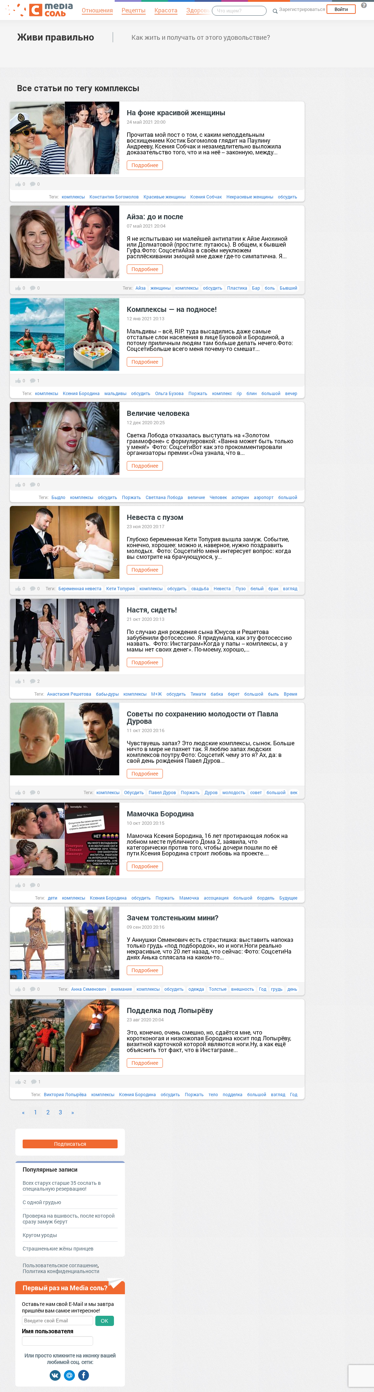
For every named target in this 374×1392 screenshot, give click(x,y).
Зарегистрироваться (302, 9)
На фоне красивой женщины (176, 112)
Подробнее (144, 165)
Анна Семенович (88, 989)
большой (271, 393)
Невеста (222, 588)
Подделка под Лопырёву (170, 1010)
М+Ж (156, 694)
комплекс (222, 393)
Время (290, 694)
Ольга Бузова (169, 393)
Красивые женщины (165, 197)
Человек (218, 497)
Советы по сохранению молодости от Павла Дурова (202, 717)
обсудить (287, 197)
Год (262, 989)
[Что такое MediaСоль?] (364, 5)
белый (257, 588)
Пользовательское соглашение (60, 1265)
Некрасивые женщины (249, 197)
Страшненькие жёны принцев (58, 1248)
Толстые (217, 989)
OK (104, 1321)
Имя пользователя (47, 1331)
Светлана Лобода (164, 497)
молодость (233, 792)
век (293, 792)
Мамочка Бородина (160, 813)
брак (273, 588)
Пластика (237, 288)
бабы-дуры (107, 694)
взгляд (290, 588)
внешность (242, 989)
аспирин (240, 497)
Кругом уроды (40, 1234)
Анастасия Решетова (69, 694)
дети (52, 898)
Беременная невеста (80, 588)
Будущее (288, 898)
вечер (291, 393)
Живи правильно (55, 37)
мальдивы (115, 393)
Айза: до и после (155, 216)
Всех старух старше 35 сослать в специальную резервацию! (62, 1185)
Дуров (211, 792)
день (292, 989)
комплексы (73, 197)
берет (234, 694)
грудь (277, 989)
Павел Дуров (162, 792)
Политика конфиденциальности (61, 1271)
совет (256, 792)
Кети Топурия (120, 588)
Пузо (241, 588)
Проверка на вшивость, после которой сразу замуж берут (69, 1218)
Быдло (58, 497)
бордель (266, 898)
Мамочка (189, 898)
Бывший (288, 288)
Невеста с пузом (156, 517)
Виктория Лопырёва (65, 1094)
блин (252, 393)
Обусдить (134, 792)
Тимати (198, 694)
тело (213, 1094)
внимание (121, 989)
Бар (256, 288)
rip (239, 393)
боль (270, 288)
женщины (160, 288)
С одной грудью (42, 1202)
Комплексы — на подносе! (172, 309)
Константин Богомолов (114, 197)
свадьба (200, 588)
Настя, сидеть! (153, 609)
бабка (217, 694)
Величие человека (158, 413)
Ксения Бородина (81, 393)
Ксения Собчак (206, 197)
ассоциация (216, 898)
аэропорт (264, 497)
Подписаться (70, 1143)
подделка (233, 1094)
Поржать (197, 393)
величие (196, 497)
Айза (141, 288)
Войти (341, 9)
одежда (196, 989)
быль (273, 694)
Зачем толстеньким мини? (172, 917)
